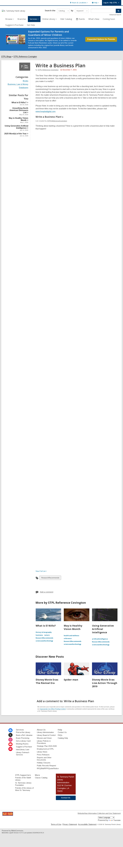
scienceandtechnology (44, 641)
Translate (117, 820)
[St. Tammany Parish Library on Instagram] (10, 740)
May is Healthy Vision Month (73, 627)
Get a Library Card (23, 741)
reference (68, 638)
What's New (93, 19)
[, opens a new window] (7, 815)
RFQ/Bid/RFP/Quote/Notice (48, 768)
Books (25, 81)
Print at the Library (23, 732)
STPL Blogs (6, 57)
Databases (23, 88)
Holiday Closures (43, 763)
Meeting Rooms (22, 744)
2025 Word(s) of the (15, 134)
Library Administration (45, 732)
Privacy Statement (69, 824)
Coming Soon (109, 19)
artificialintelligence (100, 639)
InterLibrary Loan (22, 750)
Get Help (31, 25)
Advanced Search (115, 15)
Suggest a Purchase (24, 747)
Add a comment (46, 592)
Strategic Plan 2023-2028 (47, 746)
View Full (41, 571)
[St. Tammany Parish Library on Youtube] (10, 744)
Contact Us (62, 732)
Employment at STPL (45, 749)
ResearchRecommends (50, 578)
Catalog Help (63, 738)
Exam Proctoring (22, 738)
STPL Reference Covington (25, 57)
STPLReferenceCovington (57, 121)
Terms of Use (56, 824)
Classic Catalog (41, 778)
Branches (22, 19)
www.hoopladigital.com (45, 111)
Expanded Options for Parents (101, 39)
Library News (42, 752)
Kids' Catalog (66, 19)
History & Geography (44, 632)
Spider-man (71, 679)
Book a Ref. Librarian (24, 735)
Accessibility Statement (87, 824)
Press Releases (43, 755)
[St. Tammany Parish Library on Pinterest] (10, 749)
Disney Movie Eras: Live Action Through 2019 (104, 683)
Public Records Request (46, 766)
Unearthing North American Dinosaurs (18, 110)
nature (47, 635)
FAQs (60, 735)
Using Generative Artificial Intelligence (103, 629)
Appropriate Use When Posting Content (53, 709)
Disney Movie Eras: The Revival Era (47, 681)
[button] (79, 2)
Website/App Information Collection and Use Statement (99, 813)
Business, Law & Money (18, 84)
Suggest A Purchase (14, 25)
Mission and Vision (44, 738)
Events (82, 19)
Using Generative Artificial (16, 127)
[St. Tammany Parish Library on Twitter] (10, 735)
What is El (19, 102)
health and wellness (71, 636)
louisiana (39, 635)
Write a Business (48, 116)
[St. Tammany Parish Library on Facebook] (10, 730)
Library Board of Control (46, 735)
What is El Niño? (46, 625)
